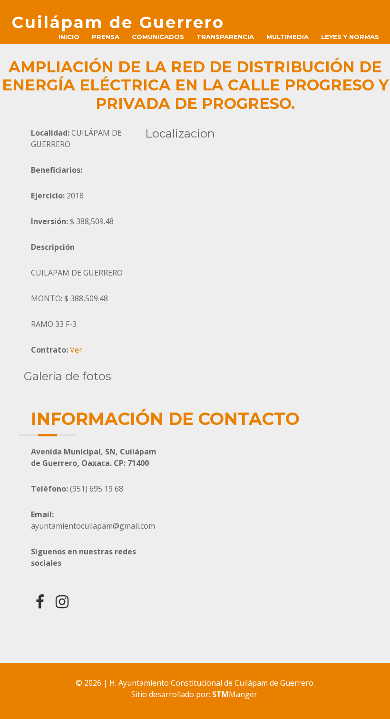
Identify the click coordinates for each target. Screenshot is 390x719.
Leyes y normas (350, 36)
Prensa (105, 36)
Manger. (235, 694)
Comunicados (158, 36)
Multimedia (287, 36)
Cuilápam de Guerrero (118, 22)
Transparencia (225, 36)
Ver (76, 350)
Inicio (68, 36)
